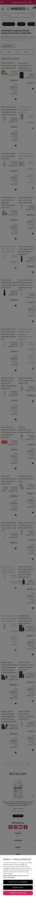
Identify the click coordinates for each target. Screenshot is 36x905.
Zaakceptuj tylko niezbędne (18, 882)
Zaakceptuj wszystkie (18, 893)
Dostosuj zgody (18, 887)
